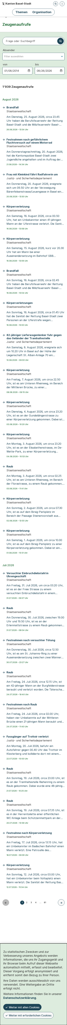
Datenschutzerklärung (19, 998)
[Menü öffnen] (62, 3)
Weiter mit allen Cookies (24, 1007)
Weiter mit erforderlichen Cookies (30, 1015)
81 (45, 902)
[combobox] (33, 56)
